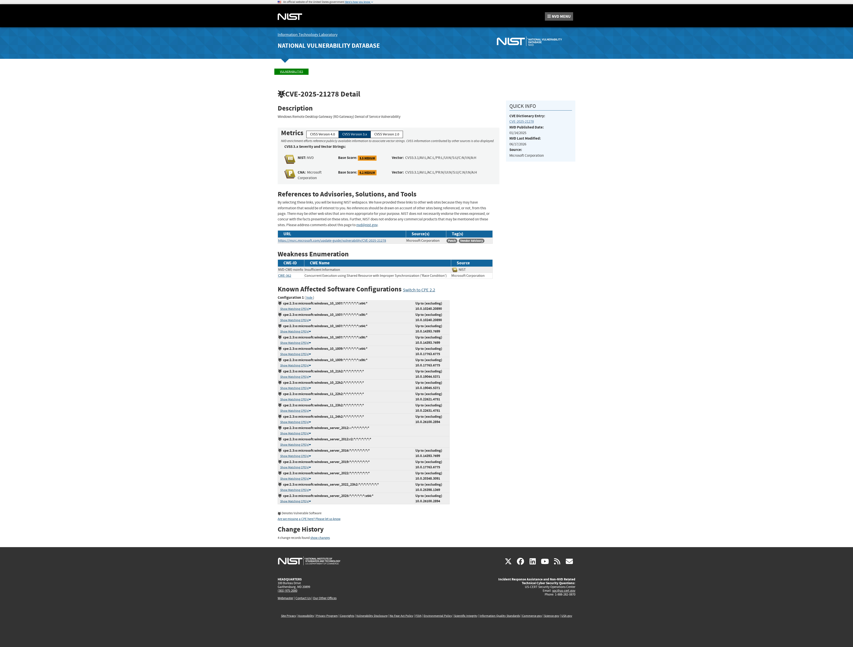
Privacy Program (327, 616)
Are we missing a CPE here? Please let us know (309, 519)
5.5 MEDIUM (367, 158)
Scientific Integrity (466, 616)
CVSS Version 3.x (354, 134)
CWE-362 (284, 275)
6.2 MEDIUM (367, 172)
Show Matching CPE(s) (294, 309)
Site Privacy (288, 616)
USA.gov (566, 616)
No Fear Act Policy (401, 616)
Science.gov (551, 616)
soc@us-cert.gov (563, 590)
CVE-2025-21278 (521, 121)
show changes (320, 538)
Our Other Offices (325, 598)
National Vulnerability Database (329, 46)
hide (309, 298)
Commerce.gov (532, 616)
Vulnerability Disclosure (372, 616)
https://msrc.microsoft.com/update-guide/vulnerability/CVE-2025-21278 (332, 240)
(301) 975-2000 (287, 590)
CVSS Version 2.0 (386, 134)
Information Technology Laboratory (307, 34)
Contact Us (303, 598)
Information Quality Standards (500, 616)
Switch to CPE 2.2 (419, 290)
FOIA (418, 616)
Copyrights (347, 616)
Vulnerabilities (291, 71)
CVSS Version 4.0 (322, 134)
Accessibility (306, 616)
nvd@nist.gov (366, 225)
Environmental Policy (438, 616)
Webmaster (285, 598)
